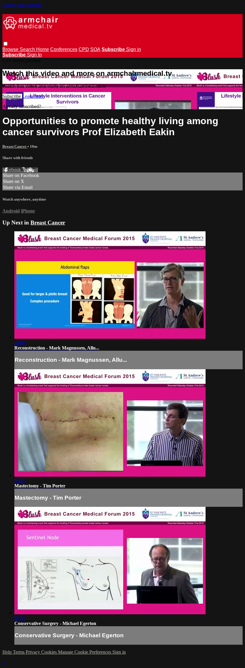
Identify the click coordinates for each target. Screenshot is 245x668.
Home (42, 49)
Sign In (34, 54)
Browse (11, 49)
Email (32, 169)
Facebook (12, 169)
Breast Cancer (14, 146)
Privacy (33, 652)
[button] (5, 44)
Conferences (63, 49)
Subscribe (12, 96)
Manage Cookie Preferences (85, 652)
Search (28, 49)
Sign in (133, 49)
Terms (19, 652)
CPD (84, 49)
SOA (95, 49)
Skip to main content (21, 4)
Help (7, 652)
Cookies (49, 652)
